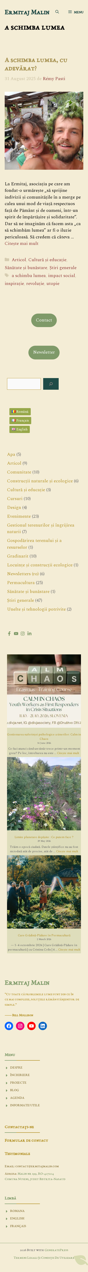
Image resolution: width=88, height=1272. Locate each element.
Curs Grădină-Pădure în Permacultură (44, 935)
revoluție (35, 283)
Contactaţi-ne (19, 1127)
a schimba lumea (29, 275)
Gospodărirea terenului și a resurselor (34, 544)
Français (18, 1226)
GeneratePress (56, 1250)
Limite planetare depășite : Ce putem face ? (44, 837)
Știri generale (63, 267)
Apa (11, 454)
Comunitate (19, 472)
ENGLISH (17, 1218)
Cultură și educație (47, 260)
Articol (19, 260)
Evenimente (19, 516)
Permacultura (21, 582)
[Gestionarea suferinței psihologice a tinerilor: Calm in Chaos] (44, 691)
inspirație (14, 283)
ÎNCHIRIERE (20, 1075)
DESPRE (16, 1067)
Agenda (17, 1098)
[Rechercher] (51, 384)
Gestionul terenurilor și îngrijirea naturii (40, 528)
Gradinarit (17, 556)
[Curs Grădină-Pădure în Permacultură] (44, 892)
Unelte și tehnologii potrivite (36, 609)
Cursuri (15, 498)
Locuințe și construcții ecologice (40, 565)
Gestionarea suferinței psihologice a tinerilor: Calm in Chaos (44, 736)
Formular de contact (26, 1140)
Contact (44, 320)
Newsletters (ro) (23, 574)
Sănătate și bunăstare (26, 267)
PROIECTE (18, 1083)
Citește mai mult (21, 243)
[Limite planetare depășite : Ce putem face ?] (44, 794)
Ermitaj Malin (27, 12)
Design (14, 507)
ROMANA (17, 1211)
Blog (14, 1090)
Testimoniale (17, 1154)
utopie (52, 283)
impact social (61, 275)
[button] (57, 12)
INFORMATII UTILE (25, 1105)
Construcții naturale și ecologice (40, 481)
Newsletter (44, 352)
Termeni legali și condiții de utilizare (44, 1258)
